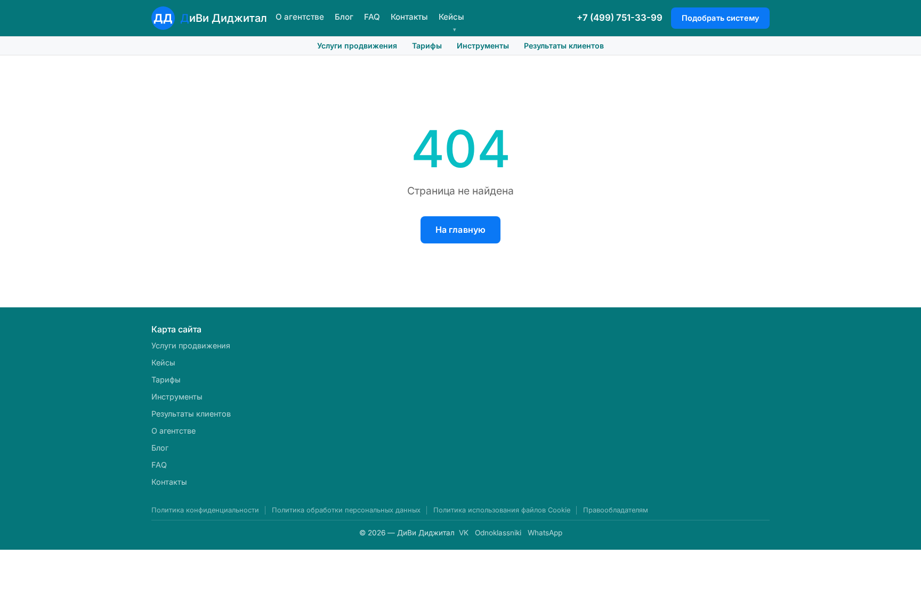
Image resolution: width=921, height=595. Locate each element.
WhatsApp (545, 532)
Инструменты (483, 45)
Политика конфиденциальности (205, 510)
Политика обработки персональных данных (346, 510)
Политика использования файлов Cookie (501, 510)
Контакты (409, 17)
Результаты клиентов (564, 45)
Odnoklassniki (498, 532)
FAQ (372, 17)
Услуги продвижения (357, 45)
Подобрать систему (720, 17)
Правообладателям (615, 510)
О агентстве (300, 17)
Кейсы (451, 17)
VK (463, 532)
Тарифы (427, 45)
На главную (460, 229)
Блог (344, 17)
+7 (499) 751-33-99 (620, 17)
